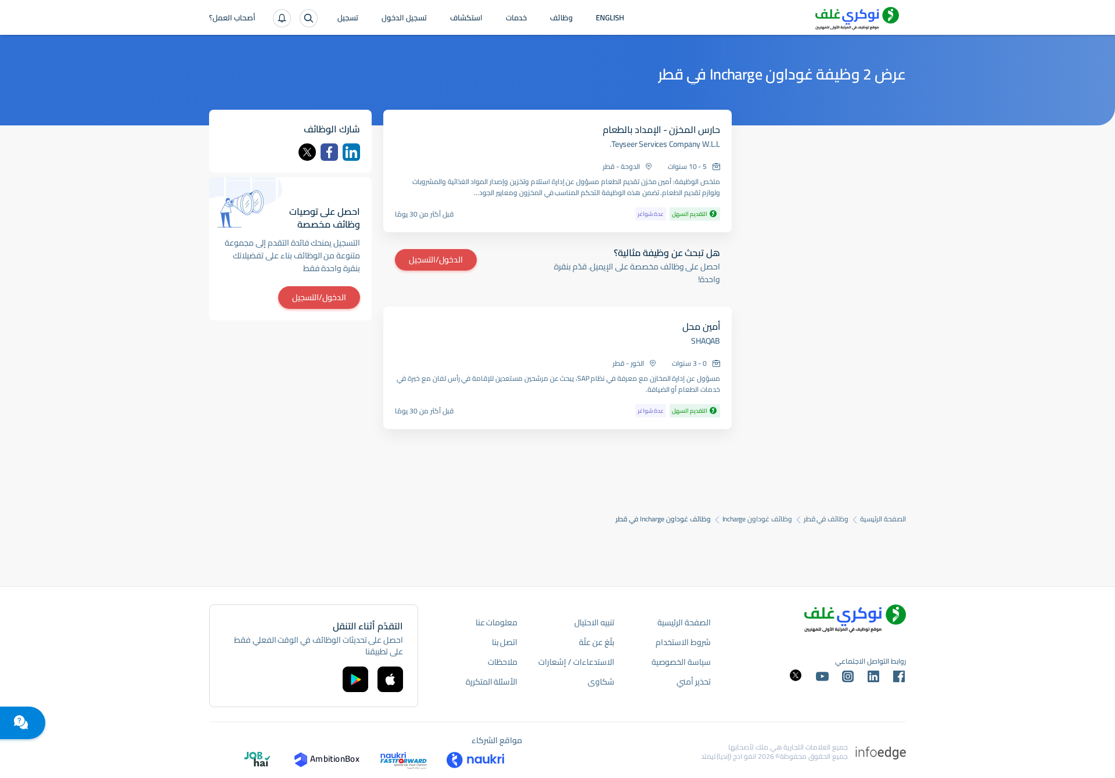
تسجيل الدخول (404, 18)
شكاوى (601, 681)
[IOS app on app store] (390, 679)
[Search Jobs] (308, 18)
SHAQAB (705, 341)
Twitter (307, 152)
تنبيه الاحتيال (594, 622)
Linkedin (351, 152)
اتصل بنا (505, 642)
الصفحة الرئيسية (883, 519)
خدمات (516, 18)
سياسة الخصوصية (681, 661)
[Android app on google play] (355, 679)
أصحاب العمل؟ (232, 18)
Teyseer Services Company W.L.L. (665, 144)
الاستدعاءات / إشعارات (576, 661)
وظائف (561, 18)
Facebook (329, 152)
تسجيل (347, 18)
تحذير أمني (694, 681)
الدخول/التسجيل (436, 259)
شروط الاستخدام (683, 642)
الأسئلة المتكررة (492, 681)
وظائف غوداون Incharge (757, 519)
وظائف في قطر (826, 519)
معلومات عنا (497, 622)
